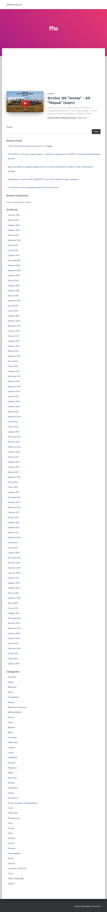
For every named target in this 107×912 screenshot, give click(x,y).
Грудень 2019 (13, 613)
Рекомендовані (14, 853)
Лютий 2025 (13, 306)
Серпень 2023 (14, 391)
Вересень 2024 (14, 326)
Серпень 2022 (14, 452)
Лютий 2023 (13, 422)
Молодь (11, 783)
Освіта (10, 808)
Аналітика (12, 677)
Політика (11, 838)
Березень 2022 (14, 477)
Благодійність (13, 697)
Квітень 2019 (13, 643)
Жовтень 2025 (14, 265)
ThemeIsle (96, 906)
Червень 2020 (14, 583)
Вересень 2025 (14, 270)
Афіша (10, 682)
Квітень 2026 (13, 235)
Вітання (11, 717)
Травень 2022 (14, 467)
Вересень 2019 (14, 628)
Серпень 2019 (14, 633)
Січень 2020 (13, 608)
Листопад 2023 (14, 376)
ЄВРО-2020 (13, 742)
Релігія (10, 858)
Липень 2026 (13, 220)
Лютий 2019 (13, 653)
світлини (11, 863)
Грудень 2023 (13, 371)
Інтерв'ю (11, 747)
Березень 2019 (14, 648)
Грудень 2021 (13, 492)
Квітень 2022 (13, 472)
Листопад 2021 (14, 497)
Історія (11, 753)
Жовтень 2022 (14, 442)
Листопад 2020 (14, 558)
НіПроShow (12, 788)
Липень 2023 (13, 396)
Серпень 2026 (14, 215)
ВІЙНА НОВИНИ (15, 712)
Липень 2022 (13, 457)
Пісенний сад (13, 818)
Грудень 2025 (13, 255)
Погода (11, 828)
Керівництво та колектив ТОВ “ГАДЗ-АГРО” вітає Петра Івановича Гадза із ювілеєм (43, 179)
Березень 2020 (14, 598)
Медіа (10, 773)
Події (10, 833)
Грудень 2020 (13, 553)
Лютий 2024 (13, 361)
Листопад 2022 (14, 437)
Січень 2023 (13, 427)
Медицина (12, 768)
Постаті (11, 843)
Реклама (11, 848)
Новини (50, 94)
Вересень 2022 (14, 447)
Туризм (11, 883)
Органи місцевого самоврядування (23, 803)
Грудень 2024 (13, 316)
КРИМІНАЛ (12, 757)
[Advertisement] (53, 67)
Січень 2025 (13, 311)
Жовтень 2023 (14, 381)
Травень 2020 (14, 588)
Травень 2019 (14, 638)
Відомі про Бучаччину (17, 707)
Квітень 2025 (13, 296)
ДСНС (10, 732)
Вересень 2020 (14, 568)
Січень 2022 (13, 487)
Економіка (12, 737)
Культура (11, 763)
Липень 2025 (13, 280)
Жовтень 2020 (14, 563)
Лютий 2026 (13, 245)
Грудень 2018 (13, 663)
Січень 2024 (13, 366)
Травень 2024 (14, 346)
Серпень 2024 (14, 331)
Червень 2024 (14, 341)
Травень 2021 (14, 527)
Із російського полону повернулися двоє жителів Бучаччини (33, 187)
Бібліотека (12, 687)
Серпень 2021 (14, 512)
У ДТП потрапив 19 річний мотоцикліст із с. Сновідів (30, 146)
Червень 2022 (14, 462)
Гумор (10, 722)
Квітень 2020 (13, 593)
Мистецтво (12, 778)
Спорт (10, 873)
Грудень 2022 (13, 432)
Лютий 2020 (13, 603)
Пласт (10, 823)
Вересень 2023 (14, 386)
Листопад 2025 (14, 260)
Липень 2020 (13, 578)
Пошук (10, 127)
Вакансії (11, 702)
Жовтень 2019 (14, 623)
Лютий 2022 (13, 482)
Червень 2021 (14, 522)
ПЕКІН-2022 (13, 813)
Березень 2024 (14, 356)
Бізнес (10, 692)
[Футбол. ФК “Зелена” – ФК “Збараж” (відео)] (25, 101)
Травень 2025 (14, 291)
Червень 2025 (14, 286)
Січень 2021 (13, 548)
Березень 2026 (14, 240)
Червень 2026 (14, 225)
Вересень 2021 (14, 507)
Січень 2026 (13, 250)
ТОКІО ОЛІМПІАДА (16, 879)
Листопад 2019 (14, 618)
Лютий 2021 (13, 543)
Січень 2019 (13, 658)
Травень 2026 (14, 230)
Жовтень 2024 (14, 321)
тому (82, 118)
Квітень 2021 (13, 532)
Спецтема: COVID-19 (17, 868)
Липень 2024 (13, 336)
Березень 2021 (14, 537)
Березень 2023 (14, 417)
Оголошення (13, 798)
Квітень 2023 (13, 412)
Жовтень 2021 (14, 502)
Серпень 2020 (14, 573)
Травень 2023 (14, 406)
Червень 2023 (14, 401)
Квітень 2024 (13, 351)
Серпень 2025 (14, 275)
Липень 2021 (13, 517)
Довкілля (11, 727)
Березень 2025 (14, 301)
